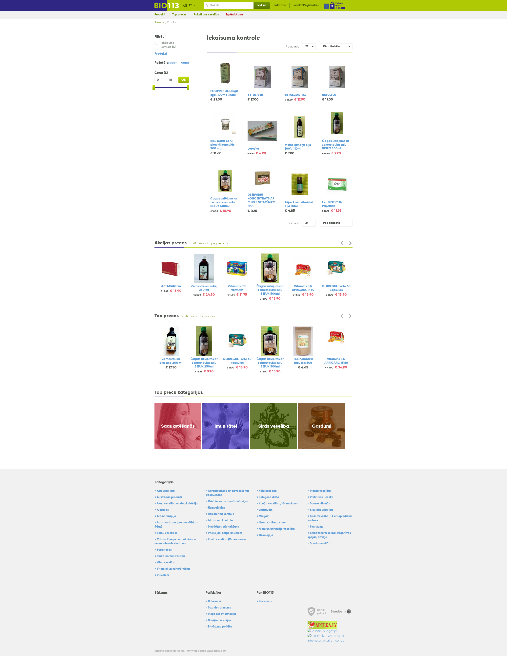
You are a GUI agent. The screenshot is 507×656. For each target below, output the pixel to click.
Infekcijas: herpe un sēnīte (225, 533)
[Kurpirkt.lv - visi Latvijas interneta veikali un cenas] (330, 638)
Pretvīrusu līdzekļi (321, 497)
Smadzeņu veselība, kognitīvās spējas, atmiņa (329, 535)
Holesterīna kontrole (221, 514)
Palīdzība (280, 5)
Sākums (159, 22)
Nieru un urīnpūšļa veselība (277, 529)
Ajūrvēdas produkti (169, 497)
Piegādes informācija (222, 614)
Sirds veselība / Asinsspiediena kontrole (330, 518)
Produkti (159, 14)
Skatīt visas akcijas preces (207, 243)
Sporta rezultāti (320, 543)
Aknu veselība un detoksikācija (177, 503)
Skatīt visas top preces (197, 316)
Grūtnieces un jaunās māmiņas (228, 501)
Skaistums (316, 526)
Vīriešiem (163, 575)
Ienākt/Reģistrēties (306, 5)
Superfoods (164, 550)
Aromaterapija (166, 516)
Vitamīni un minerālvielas (173, 569)
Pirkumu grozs (339, 4)
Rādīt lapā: (293, 46)
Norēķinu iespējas (219, 620)
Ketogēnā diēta (269, 497)
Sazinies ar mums (219, 607)
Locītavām (266, 510)
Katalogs (173, 22)
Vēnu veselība (166, 562)
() (172, 63)
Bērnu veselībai (167, 533)
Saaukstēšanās (320, 503)
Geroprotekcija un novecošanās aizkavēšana (227, 493)
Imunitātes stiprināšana (223, 526)
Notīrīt (185, 63)
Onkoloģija (266, 535)
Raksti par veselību (206, 14)
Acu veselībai (166, 491)
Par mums (265, 601)
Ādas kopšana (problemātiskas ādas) (176, 524)
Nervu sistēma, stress (273, 522)
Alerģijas (163, 510)
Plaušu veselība (320, 491)
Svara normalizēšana (171, 556)
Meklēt (261, 5)
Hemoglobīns (216, 507)
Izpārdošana (234, 14)
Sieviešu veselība (321, 510)
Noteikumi (214, 601)
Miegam (264, 516)
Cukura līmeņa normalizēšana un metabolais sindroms (175, 541)
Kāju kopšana (268, 491)
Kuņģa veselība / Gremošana (278, 503)
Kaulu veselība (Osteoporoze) (227, 539)
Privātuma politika (220, 626)
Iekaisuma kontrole (220, 520)
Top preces (179, 14)
